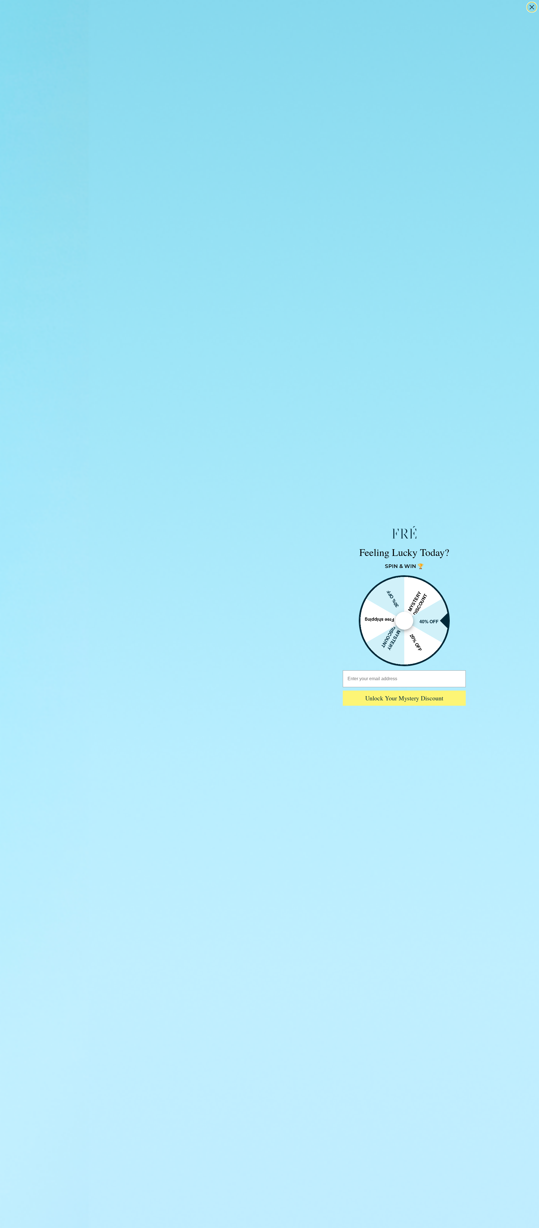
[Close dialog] (532, 7)
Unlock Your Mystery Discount (404, 698)
